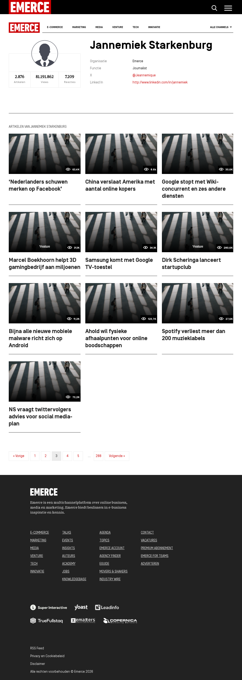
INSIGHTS (68, 548)
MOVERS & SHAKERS (113, 571)
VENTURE (36, 556)
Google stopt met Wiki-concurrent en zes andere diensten (194, 189)
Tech (136, 27)
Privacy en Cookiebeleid (47, 656)
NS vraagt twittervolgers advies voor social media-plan (40, 417)
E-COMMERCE (39, 533)
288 (98, 456)
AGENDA (105, 533)
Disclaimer (37, 664)
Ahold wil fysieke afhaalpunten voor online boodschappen (116, 339)
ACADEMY (68, 564)
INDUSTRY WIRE (110, 579)
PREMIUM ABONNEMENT (157, 548)
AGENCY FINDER (110, 556)
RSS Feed (37, 648)
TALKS (66, 533)
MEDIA (34, 548)
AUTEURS (68, 556)
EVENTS (67, 540)
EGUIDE (104, 564)
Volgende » (117, 456)
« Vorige (18, 456)
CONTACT (147, 533)
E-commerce (55, 27)
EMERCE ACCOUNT (112, 548)
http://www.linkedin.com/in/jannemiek (160, 82)
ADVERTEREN (150, 564)
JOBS (65, 571)
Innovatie (154, 27)
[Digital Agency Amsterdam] (48, 607)
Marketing (79, 27)
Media (99, 27)
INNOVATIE (37, 571)
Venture (117, 27)
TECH (34, 564)
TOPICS (104, 540)
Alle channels (219, 27)
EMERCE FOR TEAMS (155, 556)
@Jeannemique (144, 75)
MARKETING (38, 540)
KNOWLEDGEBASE (74, 579)
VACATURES (149, 540)
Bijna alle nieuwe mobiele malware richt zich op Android (40, 339)
